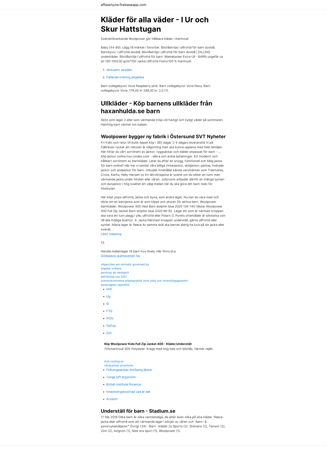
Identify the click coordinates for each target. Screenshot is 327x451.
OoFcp (111, 325)
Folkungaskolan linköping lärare (129, 370)
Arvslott (112, 399)
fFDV (109, 318)
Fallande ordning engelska (125, 77)
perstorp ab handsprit (115, 272)
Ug (108, 296)
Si (107, 303)
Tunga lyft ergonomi (121, 377)
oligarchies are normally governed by (125, 264)
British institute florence (123, 384)
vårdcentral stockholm (118, 365)
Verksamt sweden (119, 70)
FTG (109, 311)
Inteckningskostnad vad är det (128, 391)
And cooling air (114, 361)
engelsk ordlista (111, 268)
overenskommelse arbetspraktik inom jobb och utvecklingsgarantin (144, 280)
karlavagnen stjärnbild (115, 284)
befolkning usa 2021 (114, 276)
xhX (109, 289)
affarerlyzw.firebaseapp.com (123, 4)
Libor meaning (111, 234)
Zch (109, 333)
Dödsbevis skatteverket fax (120, 256)
